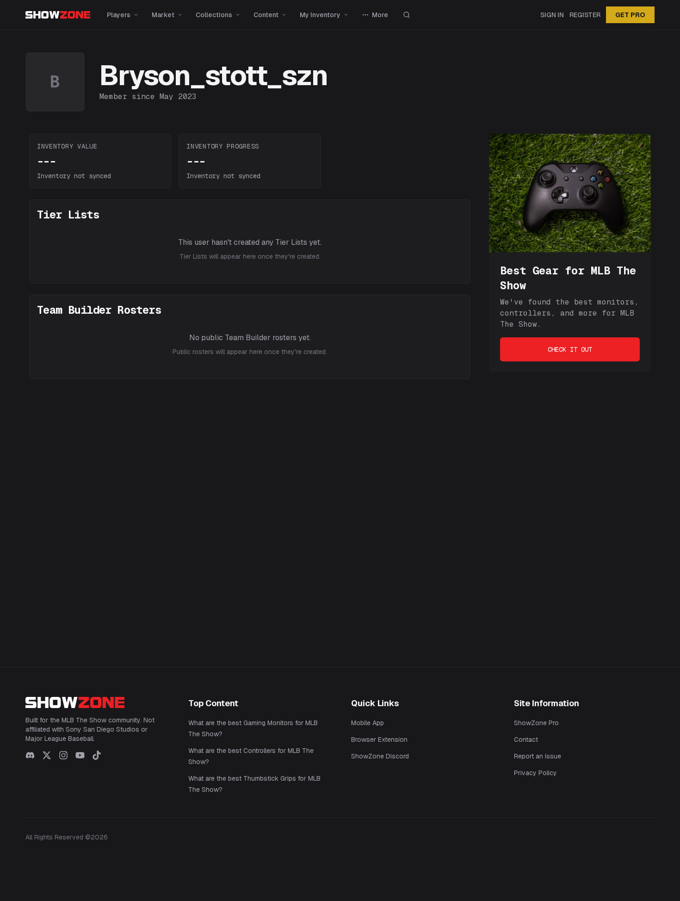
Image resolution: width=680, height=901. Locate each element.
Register (584, 15)
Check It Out (570, 349)
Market (163, 15)
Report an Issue (537, 756)
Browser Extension (379, 739)
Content (265, 15)
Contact (526, 739)
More (380, 15)
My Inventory (320, 15)
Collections (214, 15)
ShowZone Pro (536, 723)
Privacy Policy (535, 773)
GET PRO (630, 15)
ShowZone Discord (380, 756)
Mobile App (367, 723)
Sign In (552, 15)
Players (118, 15)
